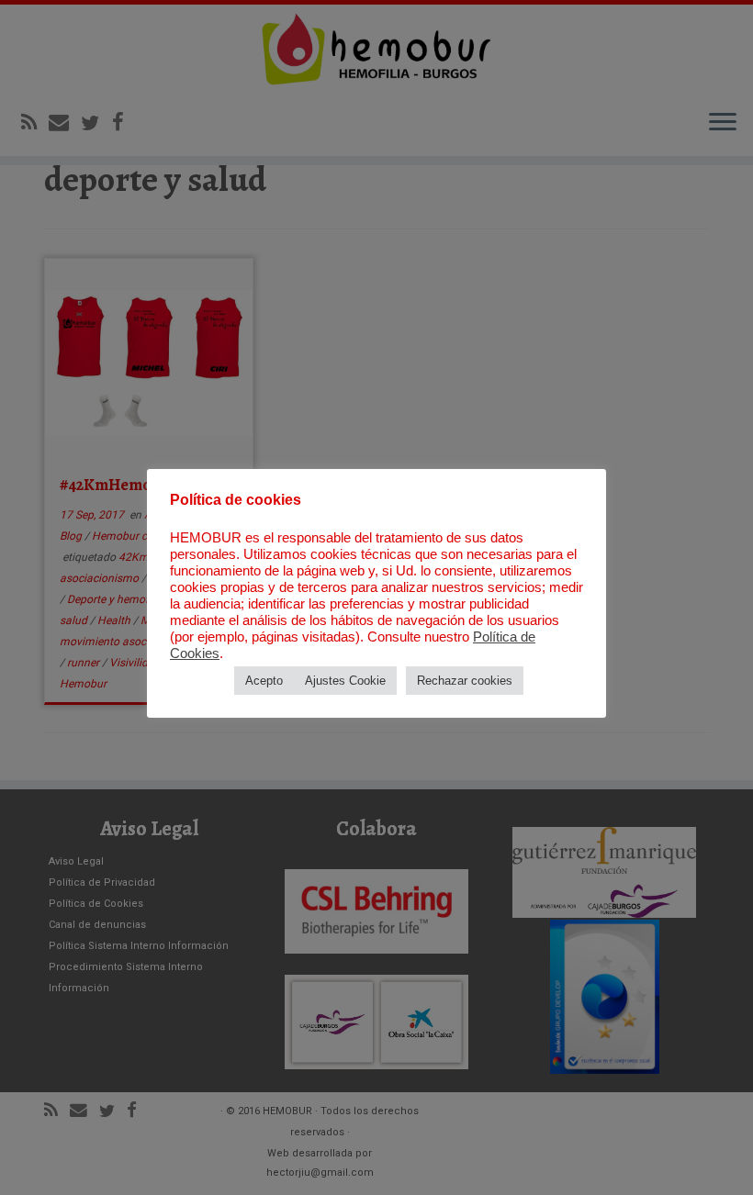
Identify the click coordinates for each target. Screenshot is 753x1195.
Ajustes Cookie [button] (345, 680)
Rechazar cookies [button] (464, 680)
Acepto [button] (264, 680)
